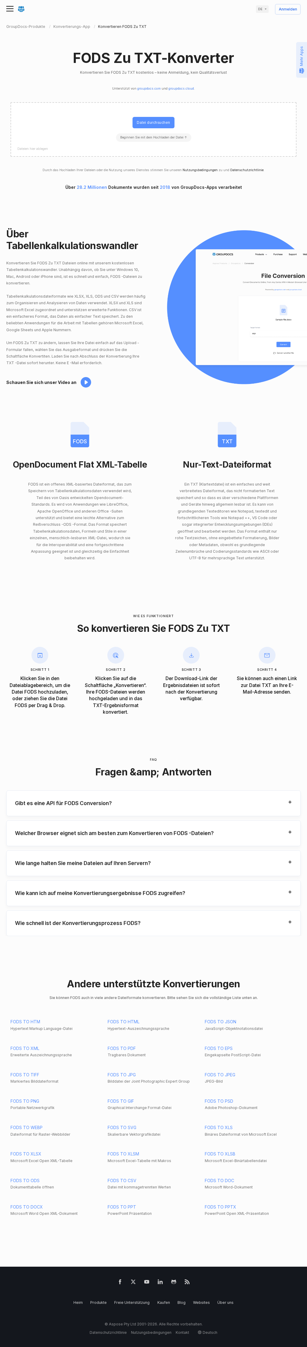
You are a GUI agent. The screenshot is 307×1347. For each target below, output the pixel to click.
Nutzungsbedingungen (200, 170)
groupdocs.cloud (181, 89)
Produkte (98, 1302)
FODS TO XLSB (220, 1153)
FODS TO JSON (220, 1021)
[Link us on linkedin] (160, 1283)
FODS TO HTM (25, 1021)
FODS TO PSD (219, 1101)
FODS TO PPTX (220, 1206)
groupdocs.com (149, 89)
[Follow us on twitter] (133, 1283)
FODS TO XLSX (25, 1153)
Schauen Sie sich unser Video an (41, 382)
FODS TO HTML (123, 1021)
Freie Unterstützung (132, 1302)
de (260, 9)
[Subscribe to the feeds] (187, 1283)
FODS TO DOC (219, 1180)
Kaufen (163, 1302)
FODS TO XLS (219, 1127)
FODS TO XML (24, 1048)
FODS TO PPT (122, 1206)
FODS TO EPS (219, 1048)
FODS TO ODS (25, 1180)
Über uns (225, 1302)
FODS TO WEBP (26, 1127)
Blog (181, 1302)
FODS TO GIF (121, 1101)
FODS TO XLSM (123, 1153)
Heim (78, 1302)
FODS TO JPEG (220, 1074)
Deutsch (210, 1332)
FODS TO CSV (122, 1180)
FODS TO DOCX (26, 1206)
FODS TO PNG (24, 1101)
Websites (201, 1302)
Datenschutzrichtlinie (247, 170)
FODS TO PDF (122, 1048)
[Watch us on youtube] (146, 1283)
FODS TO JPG (122, 1074)
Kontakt (182, 1332)
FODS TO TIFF (24, 1074)
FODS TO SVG (122, 1127)
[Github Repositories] (173, 1283)
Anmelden (288, 9)
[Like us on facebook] (120, 1283)
